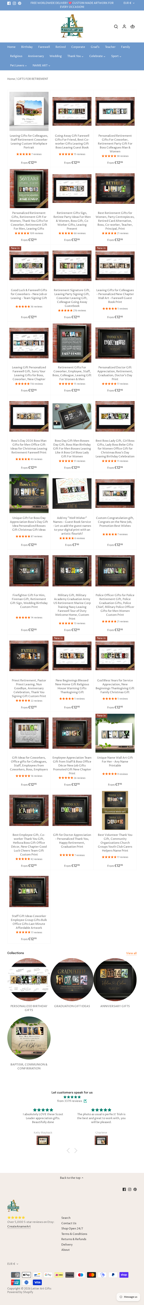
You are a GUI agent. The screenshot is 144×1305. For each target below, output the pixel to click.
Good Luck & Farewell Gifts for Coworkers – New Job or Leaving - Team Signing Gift (29, 294)
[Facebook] (8, 3)
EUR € (127, 3)
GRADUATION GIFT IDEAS (72, 1006)
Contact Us (68, 1223)
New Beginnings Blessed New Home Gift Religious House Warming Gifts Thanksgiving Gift (72, 686)
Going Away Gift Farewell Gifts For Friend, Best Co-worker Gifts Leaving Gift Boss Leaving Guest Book (72, 142)
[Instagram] (14, 3)
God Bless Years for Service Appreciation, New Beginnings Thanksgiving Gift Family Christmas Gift (115, 686)
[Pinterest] (19, 3)
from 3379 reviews (69, 1101)
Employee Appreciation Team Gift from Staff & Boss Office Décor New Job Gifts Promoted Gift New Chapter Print (72, 765)
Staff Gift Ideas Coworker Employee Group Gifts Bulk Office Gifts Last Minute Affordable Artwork (29, 922)
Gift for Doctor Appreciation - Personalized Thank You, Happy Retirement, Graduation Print (72, 841)
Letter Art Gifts (41, 1288)
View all (131, 953)
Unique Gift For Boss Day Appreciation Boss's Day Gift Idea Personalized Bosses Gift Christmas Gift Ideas (29, 524)
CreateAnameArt (19, 1227)
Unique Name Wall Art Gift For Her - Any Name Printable (115, 762)
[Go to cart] (132, 26)
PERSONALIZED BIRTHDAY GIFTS (28, 1008)
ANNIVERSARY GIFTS (115, 1006)
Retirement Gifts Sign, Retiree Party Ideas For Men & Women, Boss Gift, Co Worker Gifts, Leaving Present (72, 221)
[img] (72, 1097)
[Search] (116, 26)
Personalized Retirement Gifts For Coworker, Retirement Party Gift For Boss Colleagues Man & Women (115, 144)
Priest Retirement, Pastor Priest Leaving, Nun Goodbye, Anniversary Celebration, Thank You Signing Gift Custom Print (29, 688)
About (65, 1250)
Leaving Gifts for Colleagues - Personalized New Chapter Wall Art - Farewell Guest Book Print (115, 296)
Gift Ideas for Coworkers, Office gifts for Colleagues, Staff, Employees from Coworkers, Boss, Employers (29, 764)
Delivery (67, 1245)
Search (65, 1218)
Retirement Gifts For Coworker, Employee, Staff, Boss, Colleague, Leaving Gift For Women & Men (72, 373)
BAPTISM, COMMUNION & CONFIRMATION (28, 1067)
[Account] (124, 26)
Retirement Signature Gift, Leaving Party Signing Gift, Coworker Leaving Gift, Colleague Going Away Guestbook (72, 298)
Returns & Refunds (73, 1239)
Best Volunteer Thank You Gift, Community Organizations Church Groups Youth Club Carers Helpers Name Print (115, 843)
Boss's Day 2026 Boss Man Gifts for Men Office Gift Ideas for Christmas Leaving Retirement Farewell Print (28, 447)
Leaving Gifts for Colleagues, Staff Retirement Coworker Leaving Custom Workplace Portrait (29, 142)
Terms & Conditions (74, 1234)
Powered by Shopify (20, 1292)
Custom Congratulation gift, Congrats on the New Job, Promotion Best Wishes (115, 522)
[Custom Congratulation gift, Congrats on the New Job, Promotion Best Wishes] (115, 493)
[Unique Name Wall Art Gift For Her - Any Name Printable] (115, 733)
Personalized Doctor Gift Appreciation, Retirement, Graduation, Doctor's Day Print (115, 373)
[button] (69, 1150)
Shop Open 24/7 (72, 1229)
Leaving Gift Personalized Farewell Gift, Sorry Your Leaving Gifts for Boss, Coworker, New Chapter (29, 373)
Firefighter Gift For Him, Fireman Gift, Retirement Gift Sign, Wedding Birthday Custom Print (29, 601)
